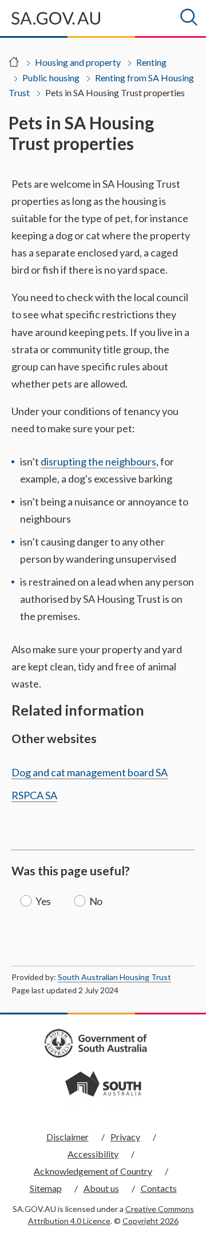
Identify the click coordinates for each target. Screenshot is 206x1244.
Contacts (159, 1188)
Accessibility (93, 1153)
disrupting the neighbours (98, 461)
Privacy (125, 1136)
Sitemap (46, 1188)
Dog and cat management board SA (89, 772)
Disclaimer (67, 1136)
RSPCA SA (34, 795)
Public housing (51, 77)
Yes (43, 901)
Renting (151, 62)
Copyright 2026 (150, 1221)
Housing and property (78, 62)
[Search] (189, 17)
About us (101, 1188)
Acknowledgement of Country (93, 1171)
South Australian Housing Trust (114, 977)
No (95, 901)
